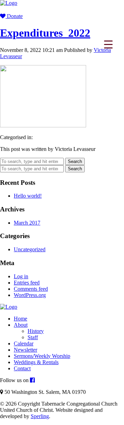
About (21, 325)
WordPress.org (30, 295)
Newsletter (25, 350)
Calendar (23, 343)
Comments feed (31, 289)
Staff (33, 337)
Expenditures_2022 (45, 33)
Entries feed (27, 283)
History (36, 331)
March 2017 (27, 223)
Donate (14, 16)
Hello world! (28, 196)
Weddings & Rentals (36, 362)
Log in (21, 276)
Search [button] (75, 161)
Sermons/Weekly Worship (42, 356)
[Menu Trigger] (108, 44)
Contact (22, 368)
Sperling (40, 416)
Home (20, 319)
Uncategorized (29, 249)
